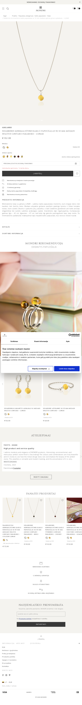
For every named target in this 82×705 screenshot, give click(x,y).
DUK (3, 647)
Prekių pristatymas (8, 654)
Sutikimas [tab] (14, 341)
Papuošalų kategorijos (26, 16)
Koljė (49, 16)
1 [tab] (40, 120)
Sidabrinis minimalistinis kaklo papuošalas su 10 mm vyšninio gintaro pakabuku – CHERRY (54, 529)
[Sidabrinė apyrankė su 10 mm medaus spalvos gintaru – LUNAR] (44, 414)
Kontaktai (5, 666)
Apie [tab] (67, 341)
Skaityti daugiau (10, 461)
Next (81, 457)
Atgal (5, 16)
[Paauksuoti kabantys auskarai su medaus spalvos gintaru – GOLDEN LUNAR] (8, 414)
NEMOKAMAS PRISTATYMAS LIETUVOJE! (41, 2)
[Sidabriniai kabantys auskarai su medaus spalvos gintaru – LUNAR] (5, 414)
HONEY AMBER (7, 127)
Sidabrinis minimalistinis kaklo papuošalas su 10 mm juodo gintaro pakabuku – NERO (33, 529)
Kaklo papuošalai (40, 16)
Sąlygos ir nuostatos (9, 660)
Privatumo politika (8, 657)
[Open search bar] (7, 9)
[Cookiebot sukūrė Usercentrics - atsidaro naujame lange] (70, 335)
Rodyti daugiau (41, 477)
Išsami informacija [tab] (41, 341)
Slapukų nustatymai (39, 369)
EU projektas (6, 663)
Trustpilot (17, 468)
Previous (2, 384)
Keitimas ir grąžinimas (10, 650)
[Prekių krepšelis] (78, 8)
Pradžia (14, 16)
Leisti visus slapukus (67, 369)
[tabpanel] (41, 73)
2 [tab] (41, 120)
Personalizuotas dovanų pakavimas (18, 163)
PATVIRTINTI (41, 624)
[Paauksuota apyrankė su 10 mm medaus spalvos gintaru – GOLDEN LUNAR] (47, 414)
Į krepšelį (37, 174)
